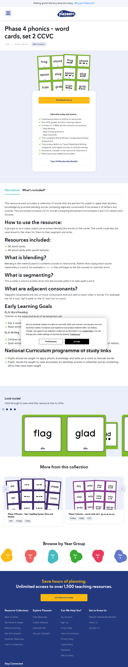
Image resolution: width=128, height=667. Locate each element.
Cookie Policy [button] (87, 331)
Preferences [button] (75, 334)
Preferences (51, 341)
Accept (77, 341)
